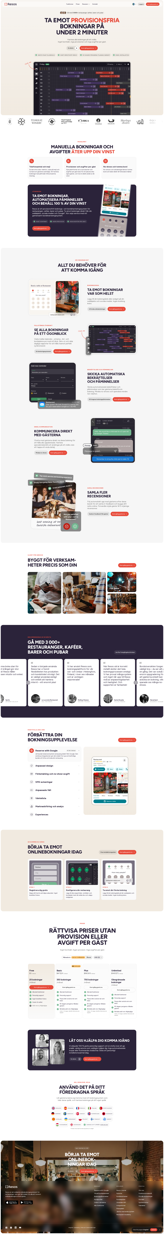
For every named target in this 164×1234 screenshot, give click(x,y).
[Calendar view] (36, 69)
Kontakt (95, 4)
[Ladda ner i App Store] (11, 1202)
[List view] (36, 79)
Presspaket (120, 1208)
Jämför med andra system (125, 1211)
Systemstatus (143, 1202)
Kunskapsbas (120, 1199)
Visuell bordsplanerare (101, 1193)
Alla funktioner (99, 1205)
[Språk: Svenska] (134, 4)
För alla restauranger (145, 1196)
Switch (153, 1230)
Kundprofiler (98, 1199)
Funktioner (69, 4)
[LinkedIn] (15, 1227)
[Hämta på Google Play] (26, 1202)
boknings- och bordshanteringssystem (71, 209)
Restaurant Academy (123, 1214)
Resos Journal (121, 1190)
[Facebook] (6, 1227)
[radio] (73, 957)
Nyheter (119, 1193)
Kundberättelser (121, 1196)
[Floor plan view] (36, 83)
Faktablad (142, 1205)
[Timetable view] (36, 74)
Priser (78, 4)
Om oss (141, 1190)
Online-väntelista (100, 1202)
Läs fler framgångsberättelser (125, 652)
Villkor (82, 1227)
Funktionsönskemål (145, 1193)
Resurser (85, 4)
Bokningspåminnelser (101, 1196)
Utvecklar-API (121, 1202)
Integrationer (120, 1205)
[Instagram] (11, 1227)
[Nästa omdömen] (136, 683)
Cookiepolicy (77, 1227)
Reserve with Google (101, 1190)
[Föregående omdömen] (28, 683)
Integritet (70, 1227)
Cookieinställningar (91, 1227)
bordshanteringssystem (53, 215)
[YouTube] (20, 1227)
